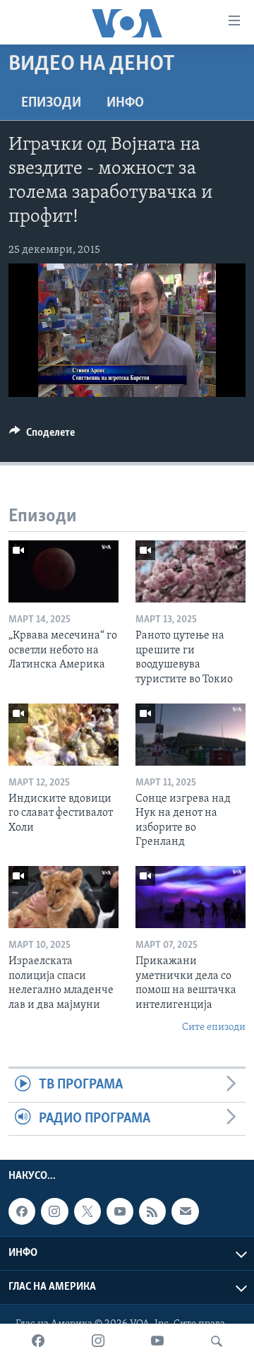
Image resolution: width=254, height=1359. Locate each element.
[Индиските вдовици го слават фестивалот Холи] (63, 735)
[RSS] (152, 1211)
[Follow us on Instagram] (54, 1211)
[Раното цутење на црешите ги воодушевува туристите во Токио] (190, 571)
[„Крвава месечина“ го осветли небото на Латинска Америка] (63, 571)
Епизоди (51, 103)
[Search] (216, 1341)
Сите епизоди (214, 1027)
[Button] (42, 435)
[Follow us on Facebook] (21, 1211)
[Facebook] (38, 1341)
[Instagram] (98, 1341)
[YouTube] (157, 1341)
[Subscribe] (184, 1211)
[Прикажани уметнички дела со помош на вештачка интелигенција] (190, 897)
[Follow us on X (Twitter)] (87, 1211)
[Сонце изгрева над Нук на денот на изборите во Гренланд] (190, 735)
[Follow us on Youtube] (120, 1211)
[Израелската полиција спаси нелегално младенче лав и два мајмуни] (63, 897)
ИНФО (125, 103)
